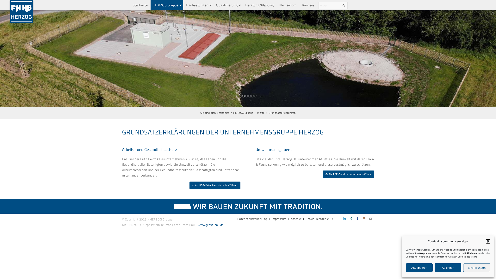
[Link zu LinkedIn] (344, 218)
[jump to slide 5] (252, 96)
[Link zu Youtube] (371, 218)
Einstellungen (477, 267)
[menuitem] (252, 219)
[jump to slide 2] (243, 96)
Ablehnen (448, 267)
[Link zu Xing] (351, 218)
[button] (488, 241)
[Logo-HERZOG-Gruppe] (21, 5)
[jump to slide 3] (246, 96)
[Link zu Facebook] (357, 218)
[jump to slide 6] (255, 96)
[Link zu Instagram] (364, 218)
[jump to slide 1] (240, 96)
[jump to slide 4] (249, 96)
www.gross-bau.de (210, 224)
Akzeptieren (419, 267)
